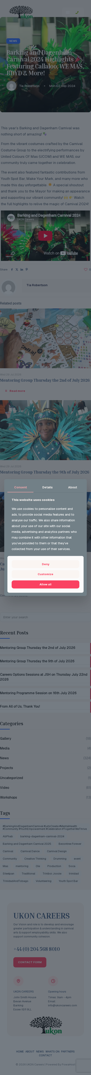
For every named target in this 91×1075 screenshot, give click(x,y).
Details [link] (47, 487)
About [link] (72, 487)
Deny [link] (45, 564)
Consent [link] (20, 487)
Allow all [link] (45, 584)
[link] (45, 574)
